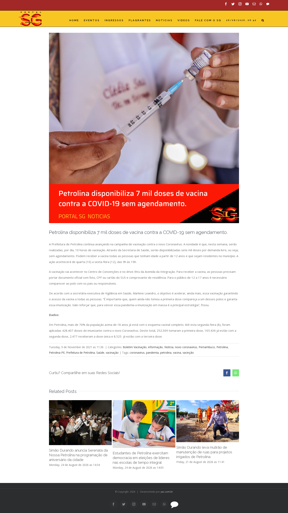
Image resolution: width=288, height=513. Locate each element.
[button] (263, 20)
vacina (177, 352)
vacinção (188, 352)
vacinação (112, 352)
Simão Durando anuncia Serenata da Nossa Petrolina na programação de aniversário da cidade (78, 455)
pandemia (152, 352)
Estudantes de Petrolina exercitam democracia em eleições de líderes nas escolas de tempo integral (141, 458)
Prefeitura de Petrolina (80, 352)
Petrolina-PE (57, 352)
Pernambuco (207, 347)
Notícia (168, 347)
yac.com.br (167, 491)
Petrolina (222, 347)
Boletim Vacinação (135, 347)
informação (155, 347)
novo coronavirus (186, 347)
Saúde (100, 352)
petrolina (165, 352)
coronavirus (137, 352)
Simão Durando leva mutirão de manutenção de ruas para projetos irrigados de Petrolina (204, 452)
